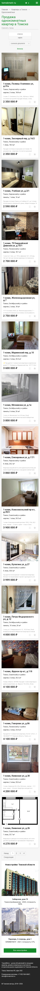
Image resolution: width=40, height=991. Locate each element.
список (20, 34)
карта (20, 38)
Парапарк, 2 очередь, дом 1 (20, 939)
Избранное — (28, 3)
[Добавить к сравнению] (30, 101)
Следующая (8, 857)
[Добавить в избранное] (34, 101)
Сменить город (8, 28)
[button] (20, 43)
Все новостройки (20, 950)
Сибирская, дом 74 (20, 899)
